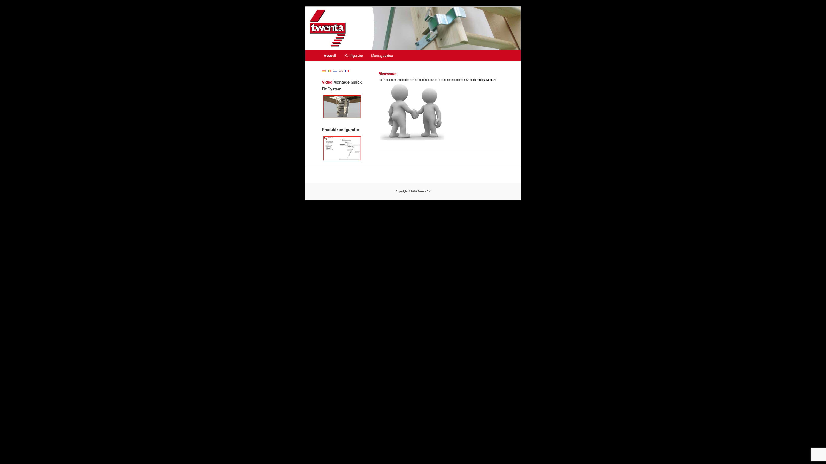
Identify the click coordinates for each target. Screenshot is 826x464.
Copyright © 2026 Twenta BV (413, 191)
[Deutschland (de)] (324, 71)
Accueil (330, 55)
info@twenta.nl (487, 79)
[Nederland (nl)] (335, 71)
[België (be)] (329, 71)
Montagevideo (382, 55)
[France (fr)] (347, 71)
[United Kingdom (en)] (341, 71)
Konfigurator (353, 55)
